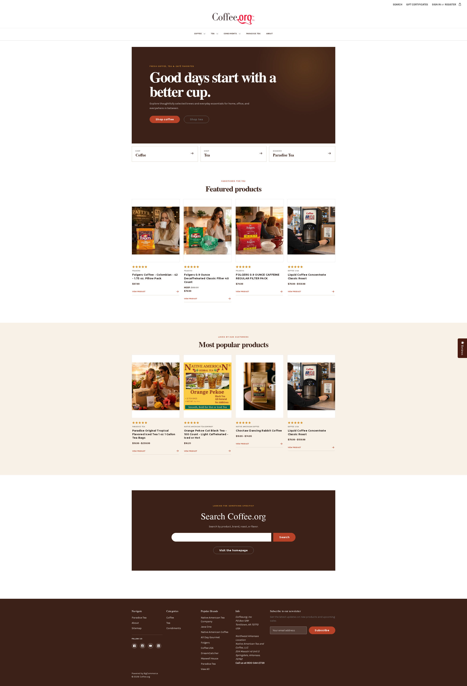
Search (397, 4)
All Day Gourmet (210, 637)
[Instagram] (142, 646)
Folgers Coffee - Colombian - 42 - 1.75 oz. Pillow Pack (155, 276)
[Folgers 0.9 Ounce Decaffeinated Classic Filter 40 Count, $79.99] (207, 230)
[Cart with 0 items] (460, 4)
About (269, 33)
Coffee (198, 33)
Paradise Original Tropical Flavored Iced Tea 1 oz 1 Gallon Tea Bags (153, 434)
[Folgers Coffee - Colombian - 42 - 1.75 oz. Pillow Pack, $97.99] (156, 230)
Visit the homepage (233, 550)
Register (450, 4)
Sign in (436, 4)
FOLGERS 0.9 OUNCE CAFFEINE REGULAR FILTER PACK (257, 276)
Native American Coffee (214, 632)
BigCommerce (151, 673)
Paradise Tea (253, 33)
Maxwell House (209, 658)
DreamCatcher (210, 653)
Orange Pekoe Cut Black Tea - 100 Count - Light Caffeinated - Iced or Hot (206, 434)
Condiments (230, 33)
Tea (213, 33)
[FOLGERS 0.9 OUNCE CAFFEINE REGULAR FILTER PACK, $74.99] (259, 230)
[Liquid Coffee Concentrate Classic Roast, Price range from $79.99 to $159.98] (311, 230)
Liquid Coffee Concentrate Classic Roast (307, 276)
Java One (206, 626)
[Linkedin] (158, 646)
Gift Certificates (417, 4)
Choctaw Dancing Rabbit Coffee (259, 430)
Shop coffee (165, 119)
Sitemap (137, 628)
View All (205, 669)
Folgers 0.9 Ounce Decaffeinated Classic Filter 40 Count (206, 278)
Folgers (205, 642)
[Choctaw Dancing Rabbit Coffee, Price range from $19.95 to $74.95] (259, 386)
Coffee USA (207, 647)
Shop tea (196, 119)
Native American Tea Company (213, 619)
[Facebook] (134, 646)
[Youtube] (150, 646)
